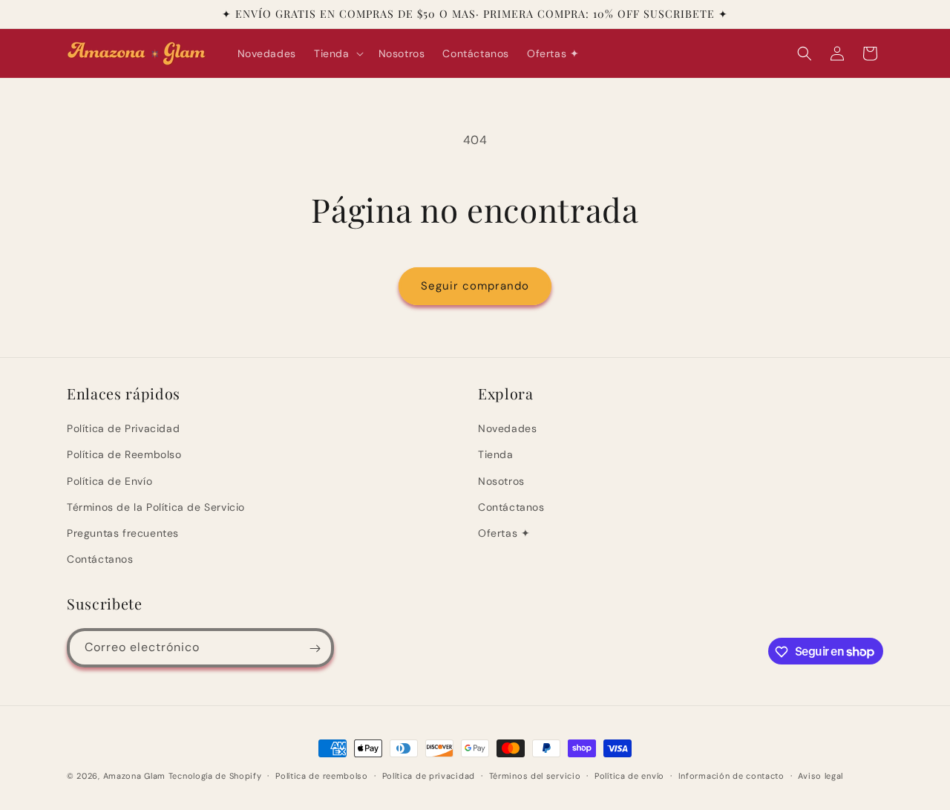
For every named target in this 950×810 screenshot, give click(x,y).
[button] (337, 53)
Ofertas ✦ (504, 533)
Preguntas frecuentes (123, 533)
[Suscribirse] (314, 648)
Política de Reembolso (124, 454)
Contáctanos (100, 559)
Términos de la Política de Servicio (156, 507)
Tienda (496, 454)
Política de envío (629, 775)
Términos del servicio (535, 775)
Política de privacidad (428, 775)
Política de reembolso (321, 775)
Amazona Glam (135, 776)
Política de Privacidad (123, 428)
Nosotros (501, 481)
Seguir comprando (475, 285)
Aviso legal (820, 775)
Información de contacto (731, 775)
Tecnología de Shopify (215, 776)
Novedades (507, 428)
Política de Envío (109, 481)
